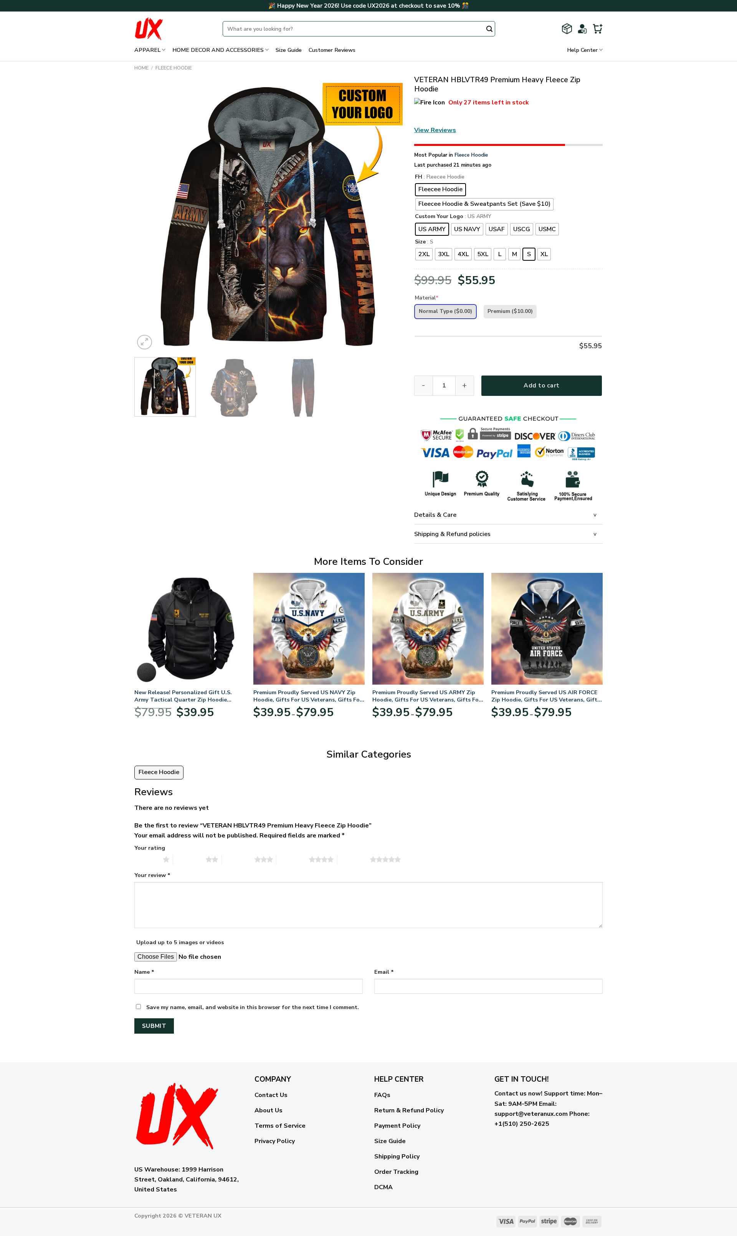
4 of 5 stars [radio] (292, 859)
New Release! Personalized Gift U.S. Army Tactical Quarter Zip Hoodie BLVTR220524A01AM (183, 696)
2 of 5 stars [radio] (189, 859)
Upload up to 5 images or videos (180, 942)
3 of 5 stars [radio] (238, 859)
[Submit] (489, 29)
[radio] (440, 189)
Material (426, 297)
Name (144, 972)
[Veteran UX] (172, 29)
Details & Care (435, 515)
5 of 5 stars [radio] (353, 859)
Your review (152, 875)
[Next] (388, 217)
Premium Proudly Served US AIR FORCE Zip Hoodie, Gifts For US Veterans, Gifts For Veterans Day (545, 696)
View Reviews (435, 130)
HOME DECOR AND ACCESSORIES (218, 50)
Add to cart (541, 385)
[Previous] (149, 217)
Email (384, 972)
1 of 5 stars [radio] (147, 859)
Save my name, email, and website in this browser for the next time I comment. (252, 1007)
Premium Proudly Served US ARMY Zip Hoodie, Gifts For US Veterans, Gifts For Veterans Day (426, 696)
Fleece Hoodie (173, 68)
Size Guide (289, 50)
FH (418, 177)
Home (141, 68)
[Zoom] (144, 342)
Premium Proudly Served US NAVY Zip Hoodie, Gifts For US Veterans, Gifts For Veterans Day (307, 696)
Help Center (582, 50)
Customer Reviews (332, 50)
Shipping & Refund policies (452, 534)
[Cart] (598, 29)
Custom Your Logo (439, 217)
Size (420, 242)
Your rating (149, 848)
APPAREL (147, 50)
